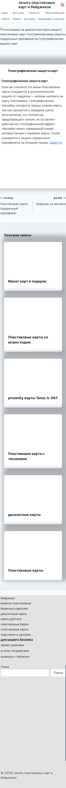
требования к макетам (51, 18)
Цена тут (56, 142)
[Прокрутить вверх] (62, 776)
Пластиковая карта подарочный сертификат (14, 206)
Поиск (5, 667)
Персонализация (54, 12)
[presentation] (33, 258)
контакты (34, 12)
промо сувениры (12, 645)
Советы (16, 18)
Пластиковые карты (25, 570)
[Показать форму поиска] (62, 5)
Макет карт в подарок (27, 281)
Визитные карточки (14, 608)
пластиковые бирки (14, 624)
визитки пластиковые (16, 603)
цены (5, 12)
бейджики (8, 598)
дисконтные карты (24, 515)
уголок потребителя (15, 651)
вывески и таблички (15, 656)
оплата (5, 18)
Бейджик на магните (51, 201)
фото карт (18, 12)
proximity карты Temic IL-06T (33, 398)
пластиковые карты (15, 629)
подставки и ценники (16, 634)
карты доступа (11, 619)
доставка (29, 18)
